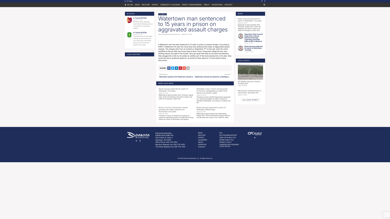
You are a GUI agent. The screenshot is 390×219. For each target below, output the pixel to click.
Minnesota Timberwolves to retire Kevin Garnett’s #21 (249, 92)
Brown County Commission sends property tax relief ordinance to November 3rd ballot (173, 109)
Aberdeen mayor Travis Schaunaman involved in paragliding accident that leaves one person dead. (212, 91)
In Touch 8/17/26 (139, 18)
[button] (264, 5)
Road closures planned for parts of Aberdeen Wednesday (211, 108)
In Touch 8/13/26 (140, 33)
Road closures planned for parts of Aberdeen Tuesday (253, 48)
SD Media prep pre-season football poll (249, 82)
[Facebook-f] (262, 1)
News (137, 5)
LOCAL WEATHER (133, 54)
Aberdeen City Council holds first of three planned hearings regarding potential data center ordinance (253, 37)
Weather (146, 5)
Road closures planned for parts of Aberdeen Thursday (173, 90)
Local (160, 14)
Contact (228, 5)
